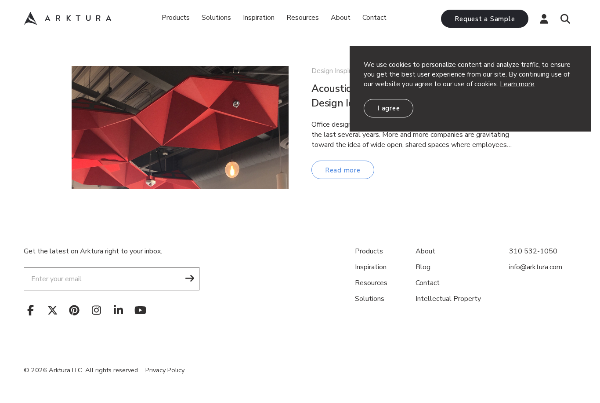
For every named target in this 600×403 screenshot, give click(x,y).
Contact (374, 17)
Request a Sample (485, 19)
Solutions (216, 17)
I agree (388, 108)
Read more (343, 170)
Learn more (517, 84)
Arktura (68, 18)
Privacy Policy (164, 370)
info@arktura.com (535, 267)
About (341, 17)
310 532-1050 (533, 251)
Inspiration (259, 17)
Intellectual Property (448, 299)
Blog (423, 267)
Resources (371, 283)
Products (176, 17)
